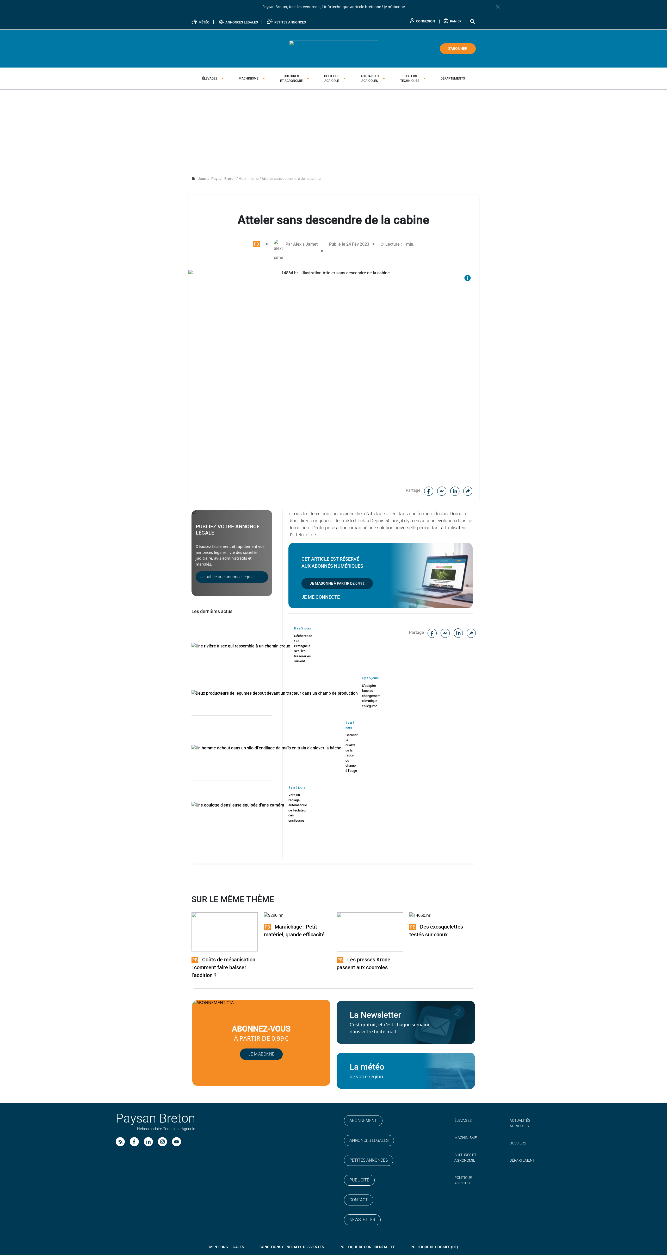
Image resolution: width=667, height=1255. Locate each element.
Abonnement (363, 1120)
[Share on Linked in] (455, 490)
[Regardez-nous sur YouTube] (176, 1141)
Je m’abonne (261, 1054)
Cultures (291, 78)
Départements (453, 78)
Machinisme (248, 78)
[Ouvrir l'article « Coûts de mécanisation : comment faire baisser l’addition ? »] (225, 931)
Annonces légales (368, 1140)
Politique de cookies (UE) (434, 1247)
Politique (331, 78)
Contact (358, 1199)
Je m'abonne (394, 7)
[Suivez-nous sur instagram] (162, 1141)
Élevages (209, 78)
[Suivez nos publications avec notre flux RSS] (120, 1141)
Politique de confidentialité (367, 1247)
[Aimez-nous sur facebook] (134, 1141)
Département (522, 1160)
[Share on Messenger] (442, 490)
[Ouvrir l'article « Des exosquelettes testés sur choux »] (420, 915)
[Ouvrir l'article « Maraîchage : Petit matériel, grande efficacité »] (273, 915)
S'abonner (457, 48)
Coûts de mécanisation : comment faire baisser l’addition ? (223, 967)
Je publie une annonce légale (227, 576)
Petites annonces (368, 1160)
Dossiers (409, 78)
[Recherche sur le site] (473, 21)
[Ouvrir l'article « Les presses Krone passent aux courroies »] (370, 931)
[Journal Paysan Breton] (333, 48)
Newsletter (362, 1219)
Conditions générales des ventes (292, 1247)
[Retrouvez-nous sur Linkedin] (148, 1141)
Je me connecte (320, 597)
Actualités (370, 78)
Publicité (359, 1180)
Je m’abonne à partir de (337, 583)
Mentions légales (226, 1247)
